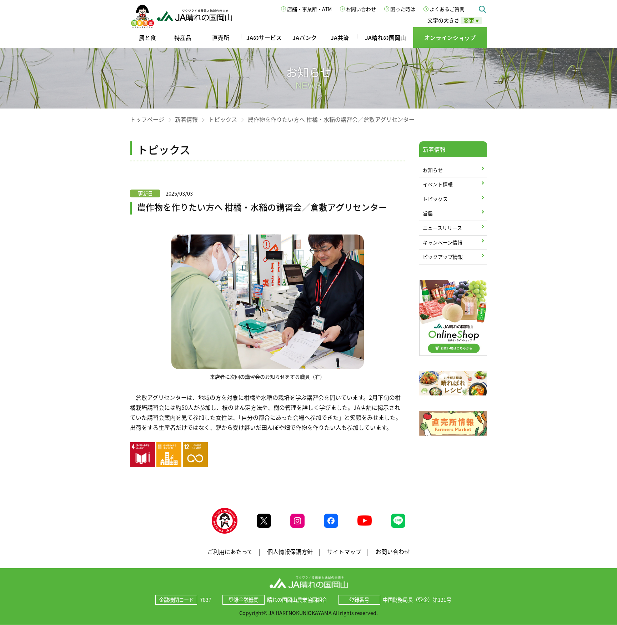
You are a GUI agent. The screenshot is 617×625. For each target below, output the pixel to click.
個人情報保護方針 (290, 551)
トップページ (147, 119)
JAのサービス (264, 37)
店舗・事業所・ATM (309, 8)
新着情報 (186, 119)
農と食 (147, 37)
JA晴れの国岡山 (385, 37)
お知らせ (433, 169)
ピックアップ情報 (443, 256)
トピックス (223, 119)
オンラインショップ (450, 37)
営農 (428, 213)
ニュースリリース (442, 227)
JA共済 (340, 37)
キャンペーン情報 (442, 242)
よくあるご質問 (447, 8)
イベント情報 (438, 184)
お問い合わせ (361, 8)
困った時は (402, 8)
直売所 (220, 37)
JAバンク (304, 37)
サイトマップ (344, 551)
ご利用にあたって (230, 551)
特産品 (182, 37)
